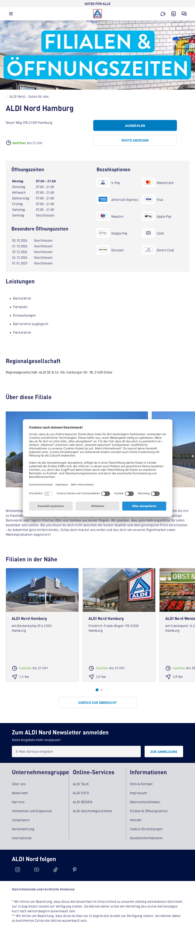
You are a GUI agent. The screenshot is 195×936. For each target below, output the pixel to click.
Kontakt (136, 819)
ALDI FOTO (81, 792)
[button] (11, 15)
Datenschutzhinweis (145, 801)
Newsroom (20, 792)
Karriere (18, 801)
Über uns (19, 783)
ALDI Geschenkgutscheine (92, 810)
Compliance (21, 819)
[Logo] (97, 13)
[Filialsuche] (163, 14)
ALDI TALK (81, 783)
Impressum (138, 792)
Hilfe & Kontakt (141, 783)
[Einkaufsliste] (173, 14)
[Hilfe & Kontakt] (184, 14)
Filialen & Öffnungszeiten (149, 810)
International (21, 837)
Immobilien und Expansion (32, 810)
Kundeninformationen (146, 837)
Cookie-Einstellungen (146, 828)
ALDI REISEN (82, 801)
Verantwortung (23, 828)
